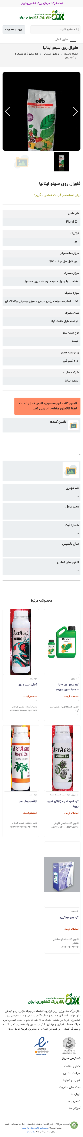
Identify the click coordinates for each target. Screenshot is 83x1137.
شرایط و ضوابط (71, 1080)
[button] (75, 111)
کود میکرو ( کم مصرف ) (27, 54)
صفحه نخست (71, 54)
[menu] (73, 39)
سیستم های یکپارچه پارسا (34, 1128)
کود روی (69, 58)
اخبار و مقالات (72, 1066)
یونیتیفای (30, 1132)
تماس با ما (73, 1101)
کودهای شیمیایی (51, 54)
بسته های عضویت (69, 1087)
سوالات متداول (71, 1073)
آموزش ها (74, 1108)
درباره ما (75, 1094)
